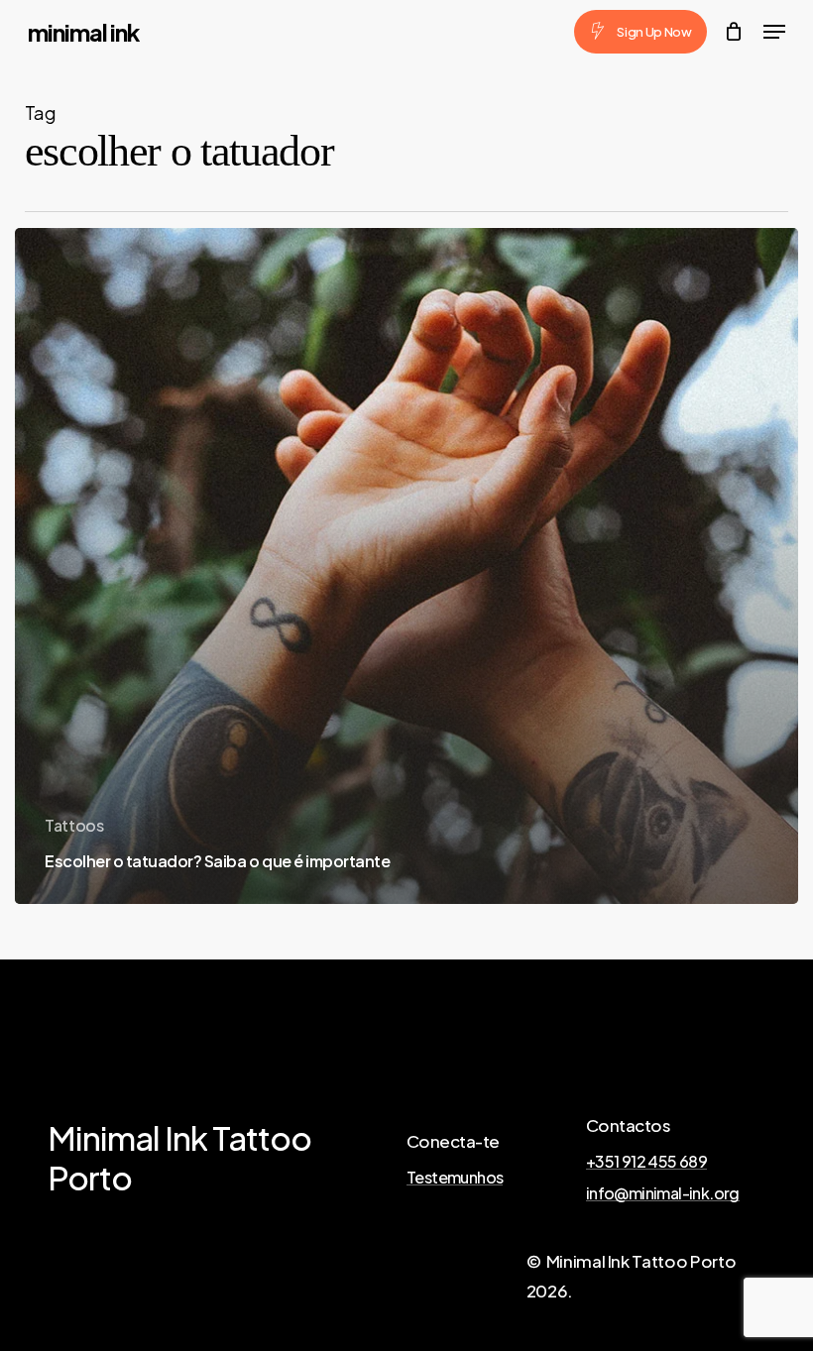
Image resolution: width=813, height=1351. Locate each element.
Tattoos (74, 825)
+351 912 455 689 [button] (646, 1162)
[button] (774, 32)
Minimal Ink (84, 32)
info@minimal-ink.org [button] (663, 1193)
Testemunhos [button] (454, 1177)
